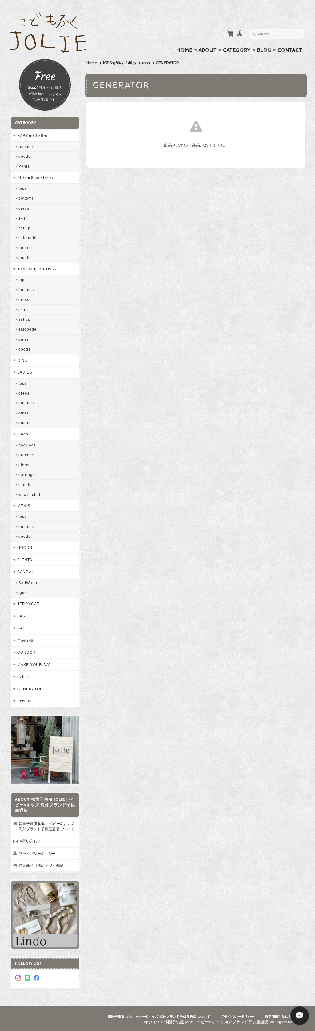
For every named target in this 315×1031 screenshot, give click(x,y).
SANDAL (25, 572)
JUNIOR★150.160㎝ (37, 269)
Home (185, 50)
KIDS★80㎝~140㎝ (119, 63)
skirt (22, 218)
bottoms (26, 198)
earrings (26, 475)
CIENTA (24, 560)
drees (24, 393)
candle (25, 484)
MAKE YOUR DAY (34, 665)
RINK (22, 360)
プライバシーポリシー (37, 853)
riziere (23, 677)
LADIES (24, 372)
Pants (24, 166)
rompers (26, 147)
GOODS (24, 547)
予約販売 (25, 640)
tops (146, 63)
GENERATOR (30, 689)
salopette (27, 238)
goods (24, 156)
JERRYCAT (28, 604)
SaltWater (28, 583)
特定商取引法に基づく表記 (41, 865)
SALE (22, 628)
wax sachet (29, 495)
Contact (289, 50)
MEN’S (23, 506)
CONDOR (26, 652)
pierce (24, 465)
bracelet (26, 455)
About (208, 50)
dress (23, 208)
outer (23, 248)
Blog (264, 50)
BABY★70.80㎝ (32, 135)
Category (237, 50)
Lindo (22, 434)
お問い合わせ (30, 841)
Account (25, 701)
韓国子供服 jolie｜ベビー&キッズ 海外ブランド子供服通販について (46, 826)
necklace (27, 445)
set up (24, 228)
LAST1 (23, 616)
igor (22, 593)
